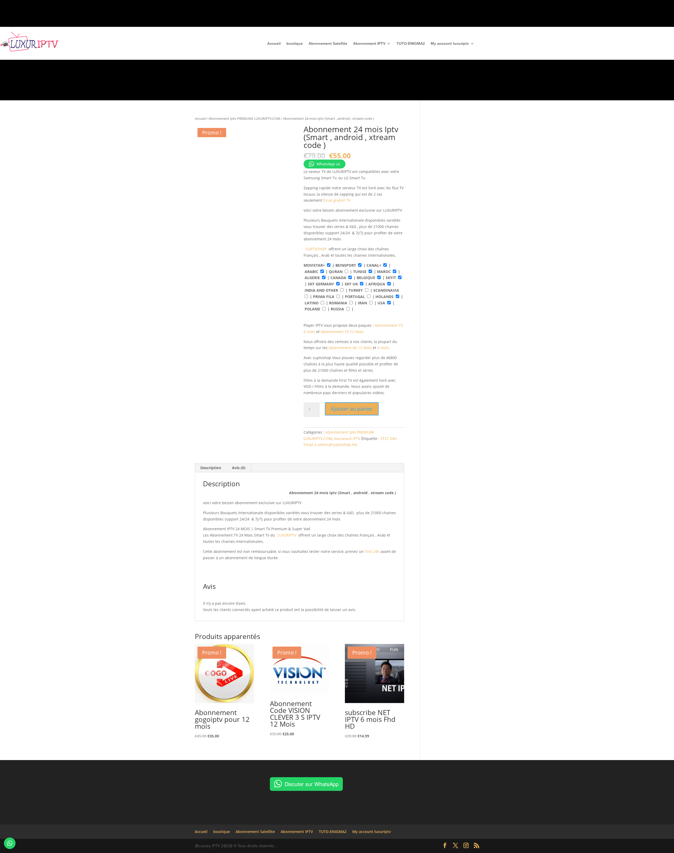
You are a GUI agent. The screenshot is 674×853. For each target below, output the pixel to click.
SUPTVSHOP (316, 248)
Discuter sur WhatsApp (312, 784)
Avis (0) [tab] (238, 467)
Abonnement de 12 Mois (350, 347)
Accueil (274, 43)
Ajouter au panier (352, 408)
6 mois (383, 347)
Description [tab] (210, 467)
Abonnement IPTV (369, 43)
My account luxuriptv (450, 43)
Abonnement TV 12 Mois (342, 331)
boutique (294, 43)
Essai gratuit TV (336, 200)
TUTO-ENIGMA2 (411, 43)
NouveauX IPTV (347, 438)
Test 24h (372, 551)
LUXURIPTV (286, 535)
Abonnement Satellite (328, 43)
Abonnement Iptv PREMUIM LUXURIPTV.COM (244, 118)
